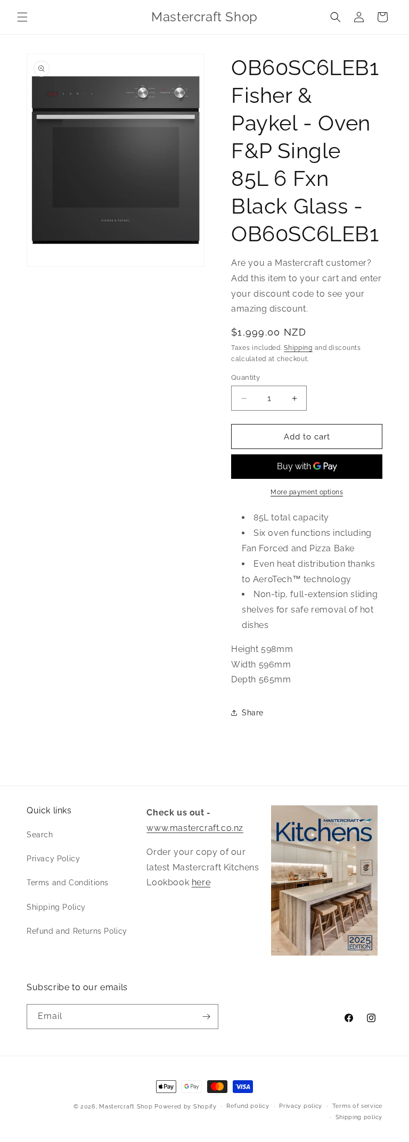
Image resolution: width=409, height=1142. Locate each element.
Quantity (245, 377)
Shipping (298, 348)
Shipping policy (359, 1117)
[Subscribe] (206, 1016)
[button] (22, 17)
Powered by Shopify (185, 1106)
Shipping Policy (56, 907)
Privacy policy (300, 1106)
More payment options (307, 492)
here (201, 882)
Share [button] (253, 712)
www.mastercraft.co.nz (194, 828)
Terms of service (357, 1106)
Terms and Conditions (68, 882)
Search (40, 834)
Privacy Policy (53, 858)
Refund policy (247, 1106)
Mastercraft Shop (125, 1106)
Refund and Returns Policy (77, 931)
